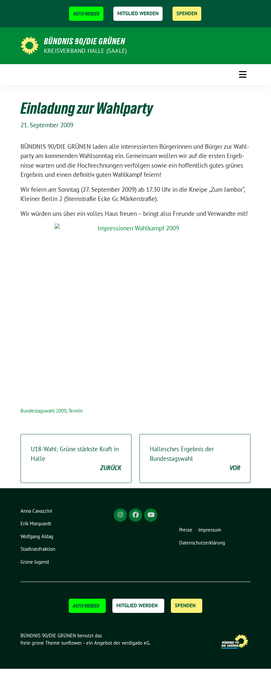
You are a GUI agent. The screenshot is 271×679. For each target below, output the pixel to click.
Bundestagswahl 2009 (43, 411)
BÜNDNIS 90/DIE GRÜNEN (84, 41)
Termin (75, 411)
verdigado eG (135, 643)
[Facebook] (135, 515)
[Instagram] (120, 515)
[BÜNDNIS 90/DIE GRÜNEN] (29, 45)
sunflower (71, 643)
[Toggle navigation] (243, 74)
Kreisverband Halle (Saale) (85, 51)
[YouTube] (150, 515)
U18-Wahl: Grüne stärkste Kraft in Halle (76, 458)
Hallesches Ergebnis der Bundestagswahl (195, 458)
